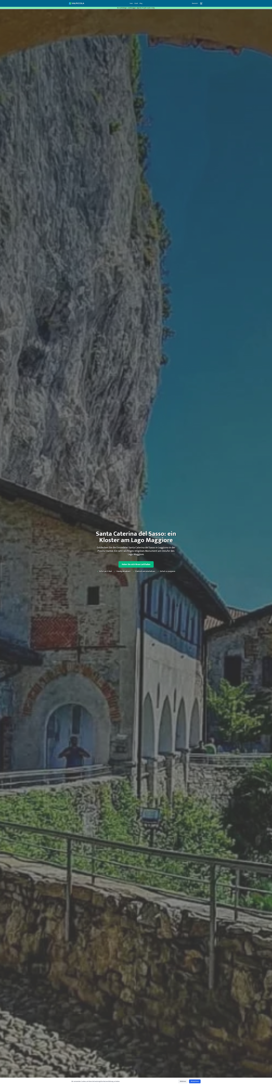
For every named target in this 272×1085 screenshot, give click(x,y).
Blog (141, 3)
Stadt (136, 3)
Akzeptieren (195, 1081)
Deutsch (195, 3)
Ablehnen (183, 1081)
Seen (131, 3)
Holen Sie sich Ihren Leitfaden (136, 564)
